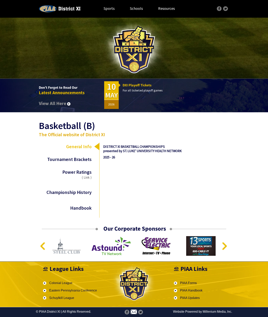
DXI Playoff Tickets (137, 85)
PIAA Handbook (191, 290)
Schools (136, 8)
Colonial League (60, 283)
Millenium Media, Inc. (217, 311)
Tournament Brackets (69, 159)
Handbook (81, 208)
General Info (79, 146)
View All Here (53, 103)
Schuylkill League (61, 298)
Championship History (69, 192)
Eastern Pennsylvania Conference (73, 290)
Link (87, 177)
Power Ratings (77, 174)
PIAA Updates (190, 298)
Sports (109, 8)
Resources (166, 8)
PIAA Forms (188, 283)
